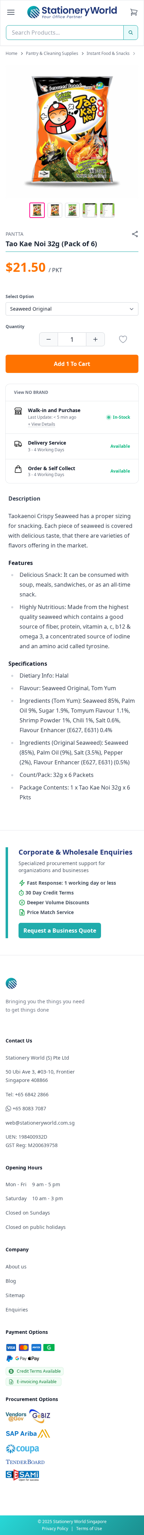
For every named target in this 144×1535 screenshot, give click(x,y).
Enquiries (17, 1309)
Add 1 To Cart (72, 364)
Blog (11, 1281)
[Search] (130, 32)
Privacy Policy (55, 1529)
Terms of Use (89, 1529)
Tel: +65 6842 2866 (27, 1094)
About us (16, 1266)
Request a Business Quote (59, 930)
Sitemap (15, 1295)
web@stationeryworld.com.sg (40, 1122)
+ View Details (41, 424)
